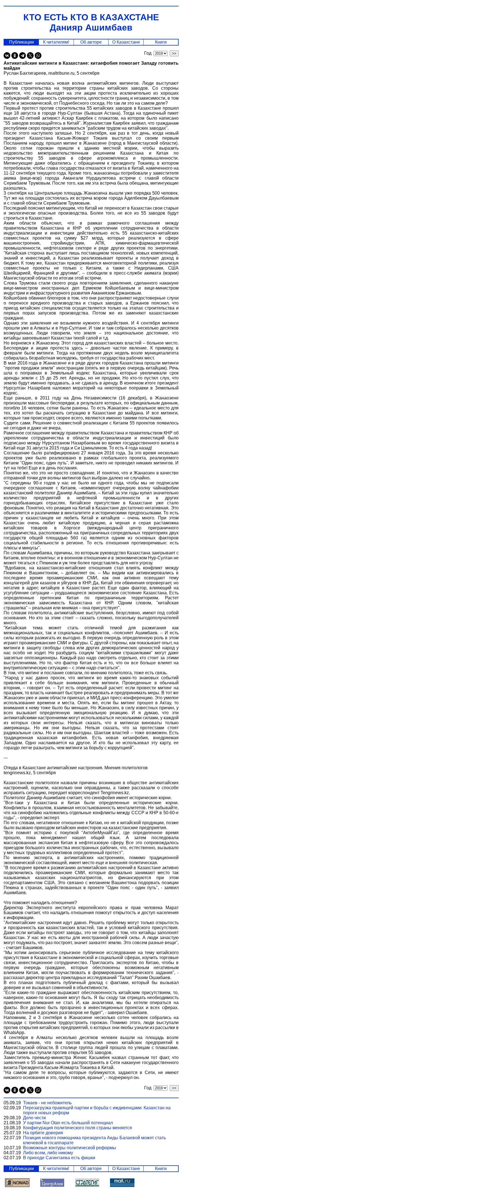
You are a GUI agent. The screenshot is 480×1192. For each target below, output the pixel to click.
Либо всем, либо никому (48, 1152)
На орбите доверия (43, 1132)
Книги (161, 42)
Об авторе (91, 42)
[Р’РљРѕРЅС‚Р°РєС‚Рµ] (7, 55)
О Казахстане (126, 42)
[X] (30, 55)
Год (149, 53)
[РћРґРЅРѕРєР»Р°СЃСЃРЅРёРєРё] (14, 55)
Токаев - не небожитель (47, 1102)
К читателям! (56, 42)
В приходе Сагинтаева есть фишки (59, 1157)
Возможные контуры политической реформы (69, 1147)
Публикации (21, 42)
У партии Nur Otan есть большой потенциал (68, 1122)
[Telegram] (22, 55)
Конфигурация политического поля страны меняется (77, 1127)
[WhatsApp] (38, 55)
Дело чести (34, 1117)
